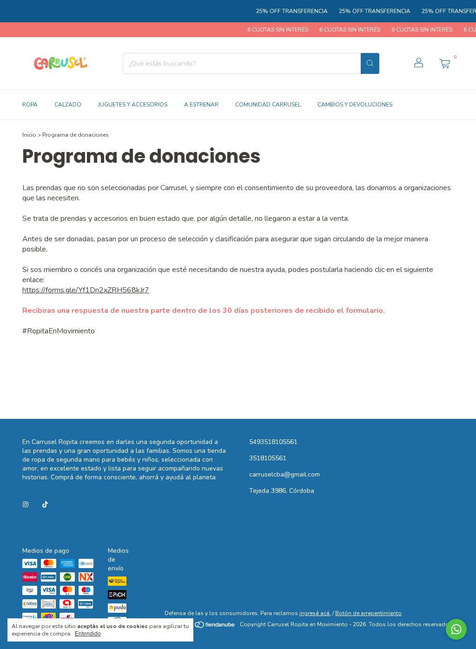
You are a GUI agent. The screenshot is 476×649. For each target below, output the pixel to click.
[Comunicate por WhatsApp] (456, 629)
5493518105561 (273, 441)
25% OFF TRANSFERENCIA (286, 11)
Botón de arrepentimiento (368, 613)
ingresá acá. (315, 613)
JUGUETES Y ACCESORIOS (132, 104)
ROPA (30, 104)
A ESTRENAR (201, 104)
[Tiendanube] (201, 626)
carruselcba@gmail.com (284, 474)
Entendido (88, 633)
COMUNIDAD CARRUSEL (268, 104)
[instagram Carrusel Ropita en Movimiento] (25, 504)
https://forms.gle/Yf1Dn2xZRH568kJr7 (85, 290)
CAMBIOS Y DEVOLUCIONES (354, 104)
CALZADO (67, 104)
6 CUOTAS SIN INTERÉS (272, 29)
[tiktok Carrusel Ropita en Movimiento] (45, 504)
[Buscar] (370, 63)
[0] (444, 63)
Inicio (29, 135)
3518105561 (267, 458)
